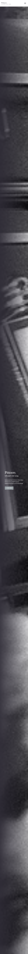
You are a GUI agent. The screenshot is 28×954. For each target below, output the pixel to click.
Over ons (9, 488)
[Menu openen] (25, 3)
